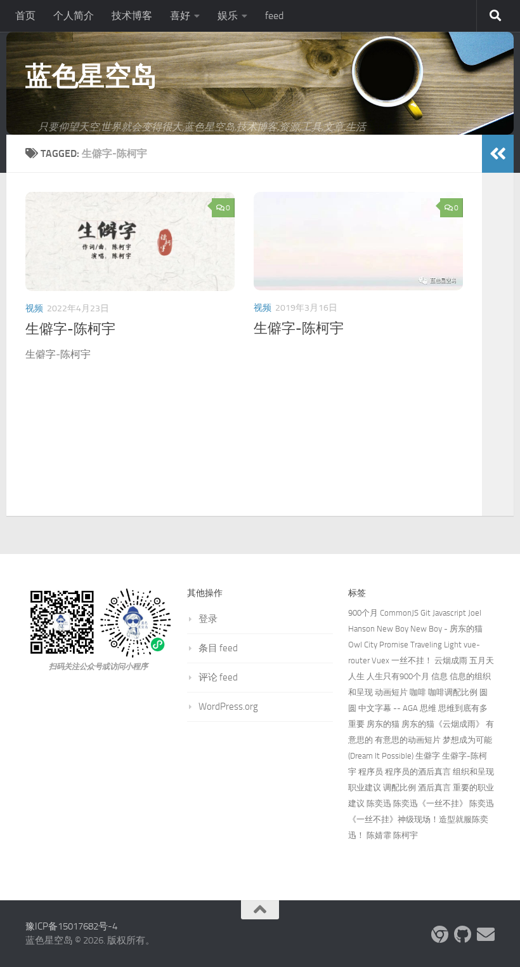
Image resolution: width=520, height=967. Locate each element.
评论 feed (218, 677)
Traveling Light (436, 644)
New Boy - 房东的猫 (446, 628)
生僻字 (427, 756)
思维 (428, 708)
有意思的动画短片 (408, 740)
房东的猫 (383, 724)
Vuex (380, 660)
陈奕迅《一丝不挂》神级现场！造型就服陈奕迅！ (421, 819)
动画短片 (391, 692)
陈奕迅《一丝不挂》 (430, 803)
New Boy (392, 628)
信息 (439, 676)
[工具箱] (440, 934)
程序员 (370, 771)
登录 (208, 619)
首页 (25, 16)
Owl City (362, 644)
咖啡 (418, 692)
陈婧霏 (379, 835)
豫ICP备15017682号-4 (71, 926)
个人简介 (73, 16)
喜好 (180, 16)
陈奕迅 (379, 803)
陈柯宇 (405, 835)
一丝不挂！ (411, 660)
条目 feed (218, 648)
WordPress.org (228, 706)
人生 (356, 676)
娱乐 (228, 16)
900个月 (363, 613)
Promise (393, 644)
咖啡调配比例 (453, 692)
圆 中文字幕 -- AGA (383, 708)
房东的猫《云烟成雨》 (442, 724)
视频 (34, 308)
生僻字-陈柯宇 (70, 329)
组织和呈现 (473, 771)
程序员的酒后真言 (418, 771)
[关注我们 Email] (486, 934)
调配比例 (399, 787)
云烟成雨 (450, 660)
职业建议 (364, 787)
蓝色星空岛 (91, 76)
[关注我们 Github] (463, 934)
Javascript (449, 613)
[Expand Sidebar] (498, 154)
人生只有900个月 (398, 676)
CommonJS (399, 613)
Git (425, 613)
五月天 (481, 660)
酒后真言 (434, 787)
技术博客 (132, 16)
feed (274, 16)
